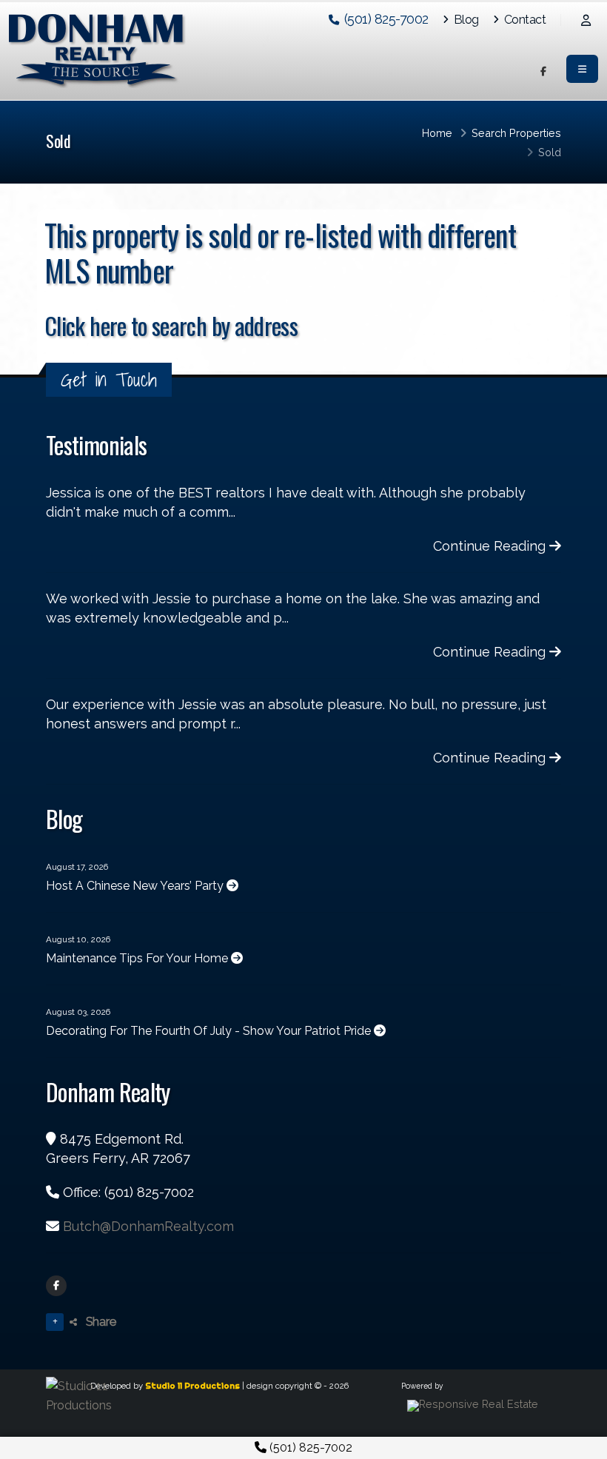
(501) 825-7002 (309, 1447)
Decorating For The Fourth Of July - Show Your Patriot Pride (210, 1031)
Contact (523, 20)
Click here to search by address (171, 325)
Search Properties (516, 133)
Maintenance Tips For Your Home (138, 958)
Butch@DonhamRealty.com (148, 1226)
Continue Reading (491, 546)
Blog (465, 20)
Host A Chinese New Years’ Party (136, 886)
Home (437, 133)
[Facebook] (56, 1285)
